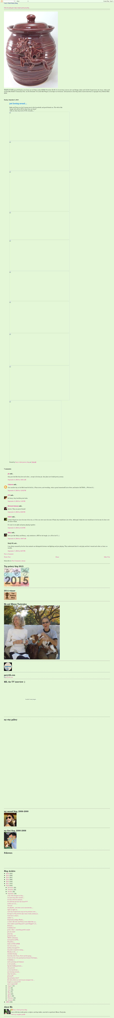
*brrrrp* (9, 905)
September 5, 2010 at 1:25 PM (16, 501)
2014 (7, 877)
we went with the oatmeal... (15, 899)
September (11, 893)
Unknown (10, 484)
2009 (7, 1002)
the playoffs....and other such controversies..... (20, 907)
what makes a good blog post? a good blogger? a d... (22, 924)
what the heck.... (12, 974)
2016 (7, 873)
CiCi (9, 495)
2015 (7, 875)
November (11, 889)
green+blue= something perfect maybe (18, 930)
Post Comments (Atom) (18, 561)
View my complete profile (18, 1014)
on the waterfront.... (13, 970)
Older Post (107, 557)
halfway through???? (13, 948)
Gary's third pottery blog (20, 1010)
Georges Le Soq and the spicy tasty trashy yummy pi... (22, 913)
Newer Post (7, 557)
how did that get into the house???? (17, 901)
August (10, 986)
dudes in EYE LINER (13, 944)
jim (9, 474)
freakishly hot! (11, 928)
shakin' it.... (10, 917)
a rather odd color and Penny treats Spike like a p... (21, 921)
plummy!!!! (10, 976)
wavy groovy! (11, 968)
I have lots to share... (13, 915)
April (9, 994)
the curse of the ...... (13, 946)
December (11, 887)
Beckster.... (10, 926)
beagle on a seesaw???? (14, 982)
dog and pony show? (13, 978)
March (10, 996)
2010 (7, 885)
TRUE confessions (12, 938)
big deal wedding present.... (15, 966)
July (9, 988)
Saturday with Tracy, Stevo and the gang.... (19, 956)
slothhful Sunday (12, 954)
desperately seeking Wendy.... (15, 919)
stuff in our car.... (12, 903)
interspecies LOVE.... (13, 940)
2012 (7, 881)
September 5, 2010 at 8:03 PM (16, 512)
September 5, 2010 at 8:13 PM (16, 528)
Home (57, 557)
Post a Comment (9, 554)
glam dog (10, 934)
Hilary (9, 532)
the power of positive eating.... (15, 950)
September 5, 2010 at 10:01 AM (17, 480)
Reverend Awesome (13, 506)
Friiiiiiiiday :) (11, 960)
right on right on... (12, 909)
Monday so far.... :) (12, 952)
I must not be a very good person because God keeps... (22, 958)
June (9, 990)
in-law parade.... (11, 964)
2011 (7, 883)
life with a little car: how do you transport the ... (20, 980)
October (10, 891)
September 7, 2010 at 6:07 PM (16, 551)
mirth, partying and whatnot (15, 962)
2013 (7, 879)
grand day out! (11, 936)
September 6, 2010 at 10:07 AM (17, 538)
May (9, 992)
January (10, 1000)
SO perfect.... (11, 942)
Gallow (10, 517)
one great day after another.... (15, 897)
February (10, 998)
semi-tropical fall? (12, 984)
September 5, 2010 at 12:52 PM (17, 490)
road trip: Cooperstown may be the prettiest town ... (22, 911)
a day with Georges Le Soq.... (15, 895)
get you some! (11, 932)
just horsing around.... (13, 972)
